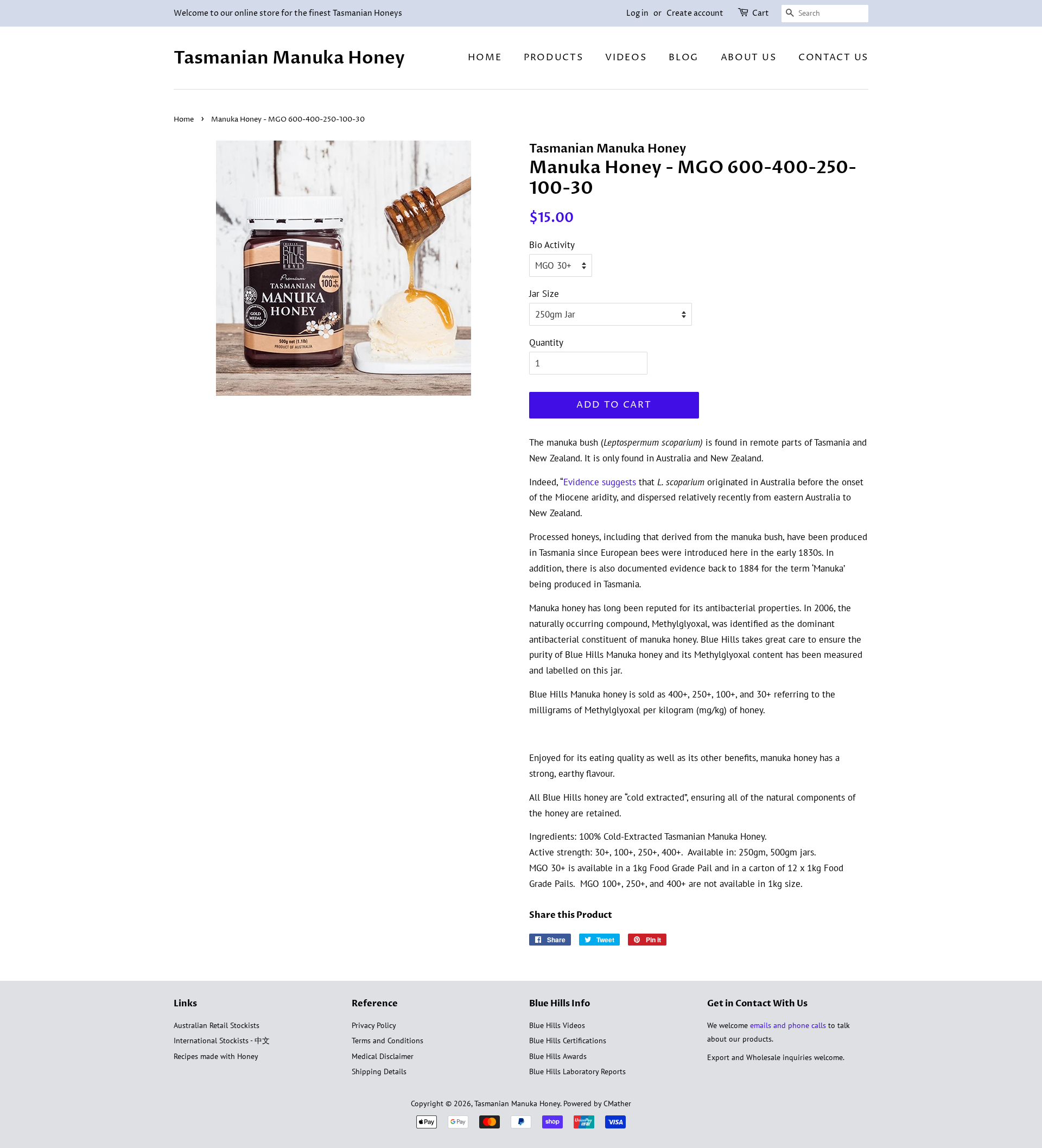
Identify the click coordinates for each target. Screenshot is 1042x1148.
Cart (760, 13)
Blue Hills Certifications (567, 1040)
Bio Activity (552, 245)
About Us (749, 57)
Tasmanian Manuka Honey (289, 58)
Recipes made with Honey (216, 1056)
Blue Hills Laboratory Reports (577, 1071)
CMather (617, 1103)
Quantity (546, 342)
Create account (694, 13)
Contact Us (833, 57)
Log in (637, 13)
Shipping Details (379, 1071)
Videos (625, 57)
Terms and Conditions (387, 1040)
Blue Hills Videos (557, 1025)
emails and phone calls (788, 1025)
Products (553, 57)
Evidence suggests (599, 482)
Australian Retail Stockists (216, 1025)
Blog (683, 57)
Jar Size (544, 294)
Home (484, 57)
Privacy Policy (374, 1025)
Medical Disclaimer (383, 1056)
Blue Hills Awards (558, 1056)
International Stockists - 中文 (222, 1040)
